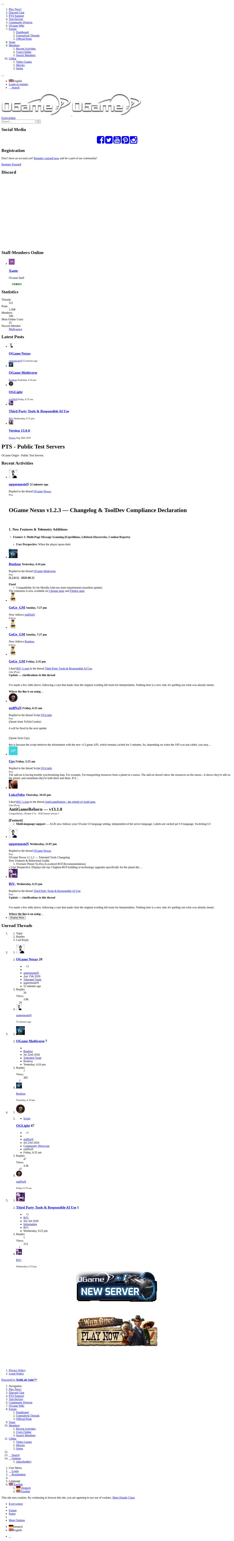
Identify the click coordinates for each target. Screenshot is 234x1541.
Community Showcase (36, 1145)
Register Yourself (11, 164)
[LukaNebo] (13, 787)
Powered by (19, 1379)
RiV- (11, 418)
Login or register (18, 84)
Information (30, 1224)
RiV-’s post (22, 668)
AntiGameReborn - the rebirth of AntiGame (70, 801)
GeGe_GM (17, 607)
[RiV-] (13, 876)
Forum (12, 1510)
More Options (17, 1520)
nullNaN (13, 399)
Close (131, 1497)
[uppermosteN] (13, 477)
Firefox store (77, 590)
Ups (12, 761)
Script (26, 1118)
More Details (119, 1497)
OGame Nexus (20, 353)
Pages (12, 1513)
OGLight (15, 392)
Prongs (12, 437)
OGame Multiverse (23, 373)
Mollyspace (15, 329)
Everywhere (8, 117)
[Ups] (13, 754)
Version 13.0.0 (19, 430)
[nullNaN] (13, 701)
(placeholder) (23, 1461)
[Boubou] (13, 557)
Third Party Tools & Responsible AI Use (39, 411)
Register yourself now (46, 158)
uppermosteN (15, 360)
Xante (13, 271)
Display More (17, 917)
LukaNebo (17, 795)
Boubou (13, 380)
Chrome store (56, 590)
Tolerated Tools (32, 979)
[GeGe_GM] (13, 600)
